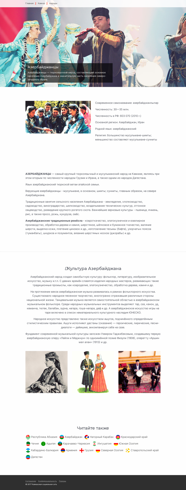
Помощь (62, 481)
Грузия (89, 450)
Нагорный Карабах (101, 436)
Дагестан (36, 456)
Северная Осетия (112, 450)
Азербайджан (73, 436)
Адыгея (51, 443)
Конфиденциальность (47, 481)
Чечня (35, 443)
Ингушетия (104, 443)
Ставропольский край (145, 450)
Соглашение (30, 481)
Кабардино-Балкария (44, 450)
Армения (71, 450)
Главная (29, 3)
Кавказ (41, 3)
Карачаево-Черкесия (76, 443)
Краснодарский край (134, 436)
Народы (53, 3)
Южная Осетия (128, 443)
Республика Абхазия (44, 436)
